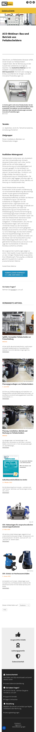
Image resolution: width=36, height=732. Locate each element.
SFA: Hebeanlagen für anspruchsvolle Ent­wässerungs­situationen (17, 526)
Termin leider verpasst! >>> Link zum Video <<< (15, 274)
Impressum (17, 723)
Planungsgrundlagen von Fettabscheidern (17, 384)
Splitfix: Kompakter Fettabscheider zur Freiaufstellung (16, 338)
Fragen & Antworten (11, 699)
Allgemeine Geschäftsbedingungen (18, 726)
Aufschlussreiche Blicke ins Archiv (14, 480)
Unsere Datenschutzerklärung (14, 683)
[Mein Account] (30, 2)
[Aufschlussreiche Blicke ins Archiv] (18, 466)
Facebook (23, 605)
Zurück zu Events (8, 11)
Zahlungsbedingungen (11, 713)
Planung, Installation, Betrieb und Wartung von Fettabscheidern (14, 432)
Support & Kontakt (10, 697)
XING (4, 610)
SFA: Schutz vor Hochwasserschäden (15, 573)
